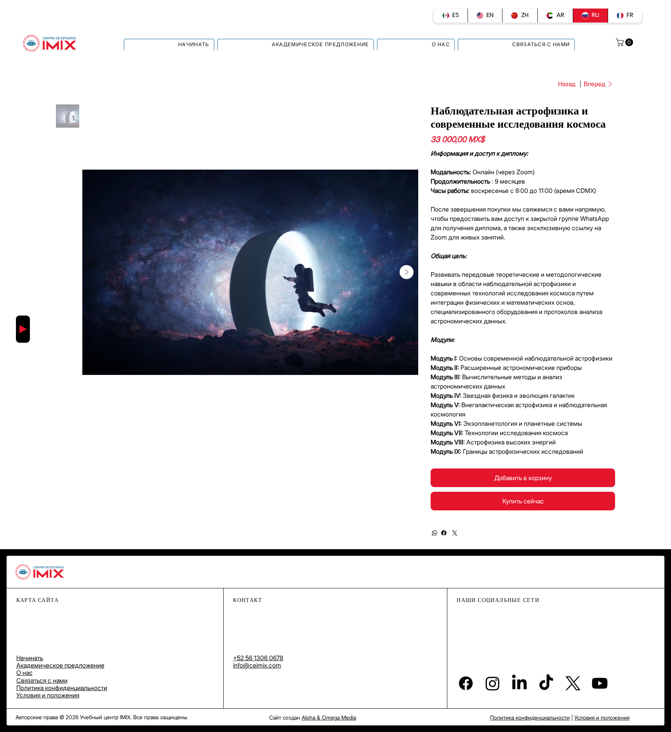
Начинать (29, 658)
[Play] (22, 329)
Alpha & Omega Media (329, 717)
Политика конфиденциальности (61, 688)
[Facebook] (444, 533)
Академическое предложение (60, 665)
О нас (24, 672)
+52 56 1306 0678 (258, 658)
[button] (625, 42)
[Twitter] (455, 533)
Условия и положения (47, 695)
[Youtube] (600, 683)
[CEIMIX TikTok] (546, 683)
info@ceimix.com (257, 665)
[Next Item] (407, 272)
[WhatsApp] (434, 533)
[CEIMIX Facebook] (466, 683)
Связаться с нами (42, 680)
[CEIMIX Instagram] (492, 683)
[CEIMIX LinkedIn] (519, 683)
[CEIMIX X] (573, 683)
